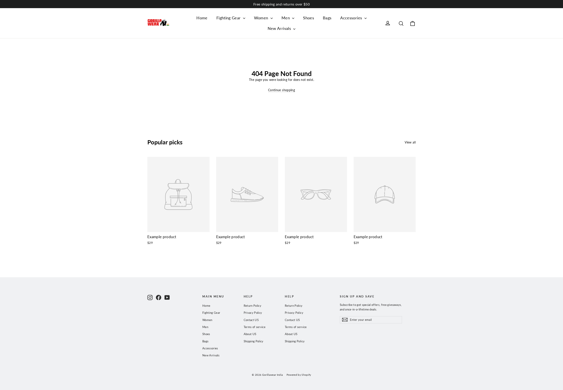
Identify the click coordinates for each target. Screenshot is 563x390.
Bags (327, 17)
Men (286, 17)
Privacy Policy (253, 312)
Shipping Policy (253, 341)
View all (410, 142)
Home (201, 17)
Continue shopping (281, 90)
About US (250, 334)
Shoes (308, 17)
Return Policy (252, 305)
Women (261, 17)
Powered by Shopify (299, 374)
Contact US (251, 320)
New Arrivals (280, 28)
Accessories (351, 17)
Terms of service (255, 327)
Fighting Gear (229, 17)
